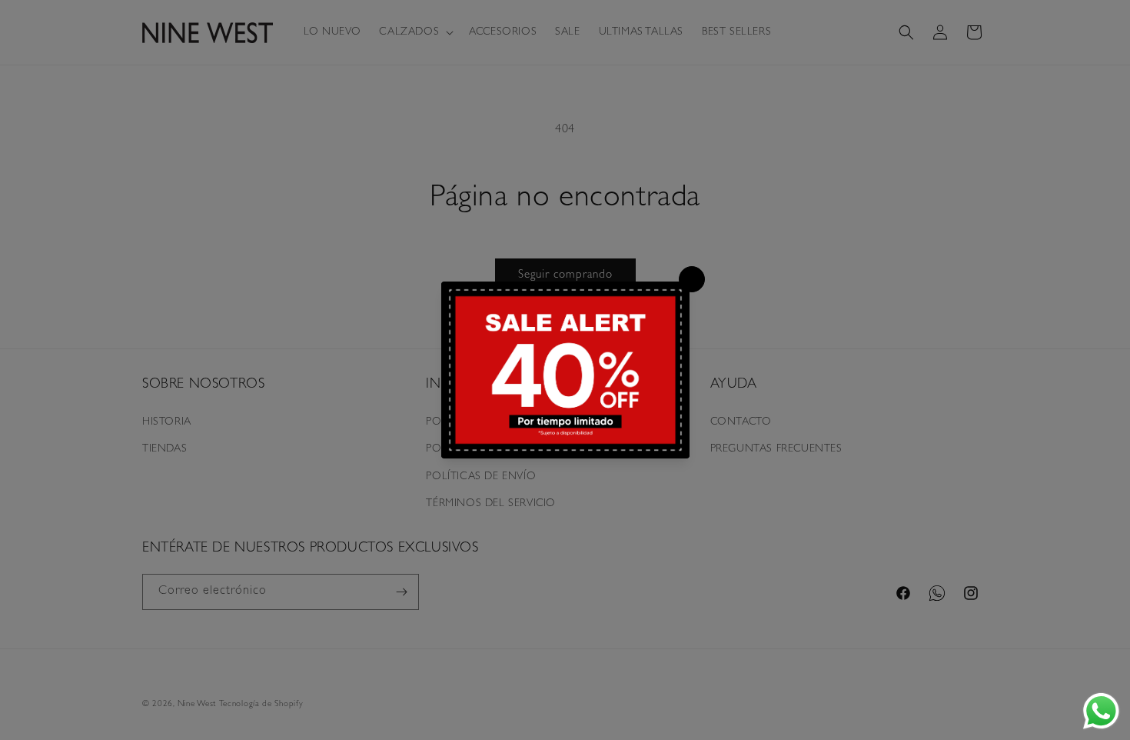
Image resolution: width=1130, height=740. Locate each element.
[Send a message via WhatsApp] (1101, 711)
